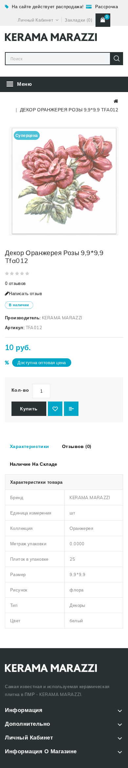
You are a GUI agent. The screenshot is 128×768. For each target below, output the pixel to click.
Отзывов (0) (76, 446)
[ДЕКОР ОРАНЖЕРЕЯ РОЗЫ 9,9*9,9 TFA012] (64, 181)
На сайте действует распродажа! (47, 6)
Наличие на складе (33, 464)
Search (116, 58)
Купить (29, 409)
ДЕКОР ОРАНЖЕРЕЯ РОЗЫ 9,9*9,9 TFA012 (69, 110)
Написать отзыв (25, 293)
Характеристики (29, 446)
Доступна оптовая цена (41, 362)
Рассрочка (106, 6)
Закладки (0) (78, 20)
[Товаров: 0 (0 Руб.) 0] (102, 20)
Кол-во (20, 390)
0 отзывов (15, 283)
